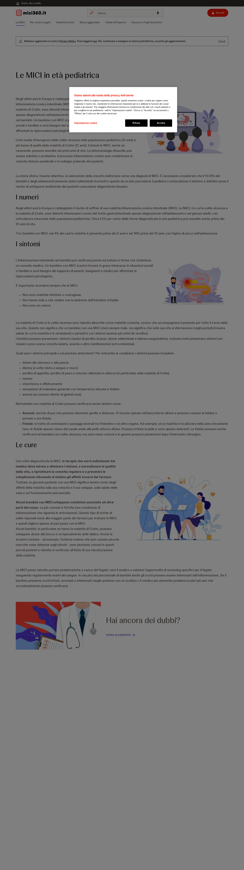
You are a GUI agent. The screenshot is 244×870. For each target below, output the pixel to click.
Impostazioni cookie (85, 123)
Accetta (161, 123)
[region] (123, 109)
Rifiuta (136, 123)
